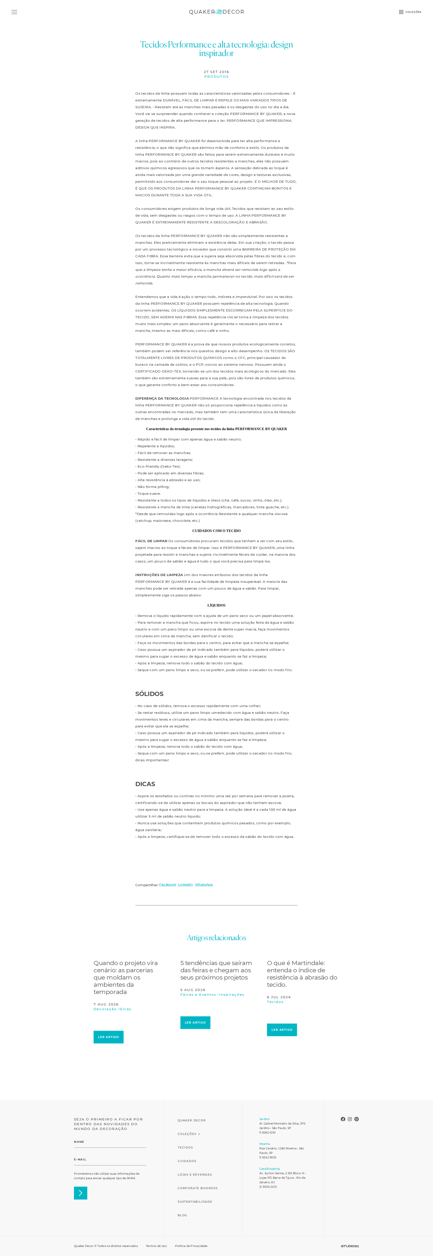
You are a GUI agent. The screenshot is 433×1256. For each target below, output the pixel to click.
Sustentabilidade (195, 1201)
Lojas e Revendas (195, 1174)
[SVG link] (350, 1246)
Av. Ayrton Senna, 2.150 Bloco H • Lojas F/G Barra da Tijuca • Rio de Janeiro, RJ (282, 1178)
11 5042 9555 (267, 1157)
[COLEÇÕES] (401, 12)
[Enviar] (80, 1193)
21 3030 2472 (268, 1186)
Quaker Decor (192, 1120)
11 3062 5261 (267, 1132)
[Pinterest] (356, 1119)
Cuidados (187, 1161)
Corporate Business (197, 1188)
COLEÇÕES (413, 12)
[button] (167, 884)
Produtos (216, 76)
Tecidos (185, 1147)
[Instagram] (350, 1119)
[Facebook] (343, 1119)
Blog (182, 1215)
